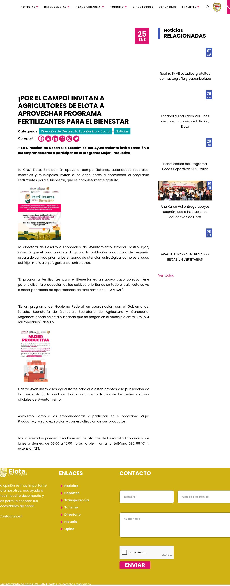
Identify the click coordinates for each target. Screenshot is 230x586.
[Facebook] (41, 139)
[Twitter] (76, 139)
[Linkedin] (55, 139)
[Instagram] (69, 139)
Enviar (135, 565)
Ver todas (166, 275)
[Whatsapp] (62, 139)
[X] (48, 139)
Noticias (28, 7)
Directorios (143, 7)
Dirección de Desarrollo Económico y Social (75, 131)
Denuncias (167, 7)
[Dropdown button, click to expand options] (207, 7)
